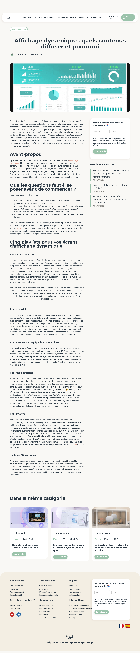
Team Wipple (35, 54)
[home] (8, 17)
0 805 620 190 (15, 608)
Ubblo (74, 444)
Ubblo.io (20, 228)
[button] (30, 17)
